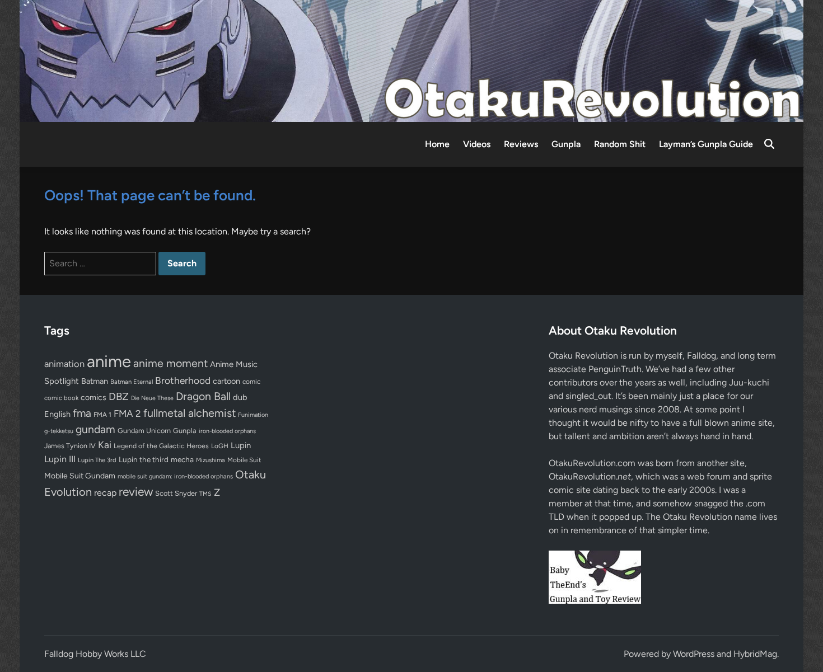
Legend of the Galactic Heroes (161, 445)
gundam (95, 429)
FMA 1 (102, 415)
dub (240, 397)
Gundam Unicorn (144, 430)
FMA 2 (127, 413)
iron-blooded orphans (227, 431)
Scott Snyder (176, 493)
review (136, 492)
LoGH (219, 446)
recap (105, 492)
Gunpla (566, 144)
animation (64, 363)
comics (93, 397)
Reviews (521, 144)
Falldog (701, 355)
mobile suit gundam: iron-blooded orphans (175, 476)
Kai (104, 444)
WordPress (693, 653)
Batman (94, 381)
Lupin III (60, 459)
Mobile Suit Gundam (79, 475)
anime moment (170, 363)
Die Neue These (152, 398)
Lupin (241, 445)
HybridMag (755, 653)
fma (82, 413)
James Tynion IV (70, 445)
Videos (476, 144)
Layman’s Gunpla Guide (706, 144)
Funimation (253, 415)
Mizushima (210, 460)
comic (251, 382)
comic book (61, 398)
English (57, 414)
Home (437, 144)
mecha (182, 459)
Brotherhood (183, 380)
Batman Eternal (131, 382)
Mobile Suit (244, 460)
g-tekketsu (58, 431)
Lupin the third (144, 459)
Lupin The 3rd (97, 460)
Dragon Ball (203, 396)
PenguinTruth (615, 369)
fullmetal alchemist (189, 413)
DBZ (119, 396)
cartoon (226, 381)
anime (109, 361)
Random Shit (620, 144)
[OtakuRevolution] (411, 60)
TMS (205, 493)
